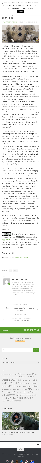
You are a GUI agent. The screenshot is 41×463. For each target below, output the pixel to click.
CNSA (34, 374)
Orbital (5, 392)
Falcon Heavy (28, 380)
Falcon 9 (20, 379)
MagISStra (20, 389)
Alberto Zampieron (10, 22)
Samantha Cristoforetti (26, 395)
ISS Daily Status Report (21, 383)
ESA (11, 379)
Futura (34, 380)
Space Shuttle (25, 397)
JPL (15, 386)
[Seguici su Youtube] (35, 330)
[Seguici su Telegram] (24, 330)
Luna (14, 389)
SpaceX (5, 400)
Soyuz (14, 397)
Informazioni (28, 8)
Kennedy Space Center (24, 386)
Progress (33, 391)
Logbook (35, 386)
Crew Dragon (12, 377)
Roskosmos (9, 394)
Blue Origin (24, 374)
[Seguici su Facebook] (31, 330)
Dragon (5, 379)
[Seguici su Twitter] (28, 330)
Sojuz (8, 397)
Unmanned (16, 401)
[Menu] (38, 445)
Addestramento (7, 374)
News (37, 389)
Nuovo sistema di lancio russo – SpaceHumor (19, 432)
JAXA (11, 385)
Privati (27, 392)
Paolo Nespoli (19, 392)
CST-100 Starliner (22, 377)
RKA (3, 395)
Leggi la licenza (7, 239)
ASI (11, 271)
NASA (31, 389)
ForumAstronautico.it (21, 258)
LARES (15, 271)
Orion (10, 392)
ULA (10, 401)
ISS (7, 383)
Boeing (30, 374)
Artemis (15, 374)
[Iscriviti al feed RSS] (38, 330)
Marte (25, 389)
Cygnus (31, 377)
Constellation (5, 377)
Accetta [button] (21, 12)
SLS (3, 398)
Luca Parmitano (7, 389)
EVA (15, 380)
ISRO (3, 383)
